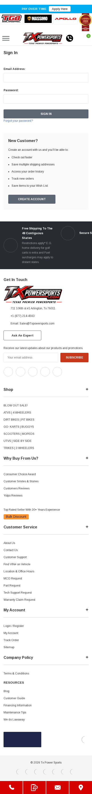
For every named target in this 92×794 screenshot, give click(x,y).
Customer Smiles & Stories (21, 481)
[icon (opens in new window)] (8, 371)
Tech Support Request (18, 592)
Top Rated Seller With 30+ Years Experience (32, 509)
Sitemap (9, 647)
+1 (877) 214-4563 (23, 316)
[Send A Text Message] (34, 787)
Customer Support (15, 557)
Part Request (12, 585)
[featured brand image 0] (11, 18)
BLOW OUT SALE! (16, 405)
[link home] (43, 38)
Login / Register (14, 626)
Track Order (11, 640)
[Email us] (57, 787)
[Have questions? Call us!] (11, 787)
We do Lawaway (14, 719)
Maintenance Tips (15, 712)
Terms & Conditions (16, 673)
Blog (6, 691)
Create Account (32, 199)
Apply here (59, 9)
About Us (9, 543)
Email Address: (14, 69)
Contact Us (11, 550)
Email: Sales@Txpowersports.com (32, 323)
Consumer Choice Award (20, 474)
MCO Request (13, 578)
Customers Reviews (16, 488)
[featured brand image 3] (65, 18)
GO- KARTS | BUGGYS (19, 426)
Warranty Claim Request (19, 599)
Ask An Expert (22, 335)
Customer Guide (14, 698)
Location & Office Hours (19, 571)
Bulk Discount (16, 516)
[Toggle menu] (5, 38)
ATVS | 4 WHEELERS (17, 412)
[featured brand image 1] (38, 18)
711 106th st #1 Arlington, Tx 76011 (33, 308)
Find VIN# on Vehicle (17, 564)
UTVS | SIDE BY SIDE (18, 441)
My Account (11, 633)
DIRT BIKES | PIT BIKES (19, 419)
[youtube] (17, 380)
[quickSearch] (17, 38)
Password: (11, 90)
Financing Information (18, 705)
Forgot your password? (18, 120)
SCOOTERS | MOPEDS (19, 434)
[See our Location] (80, 787)
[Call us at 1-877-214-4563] (69, 38)
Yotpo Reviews (13, 495)
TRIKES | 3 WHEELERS (19, 448)
